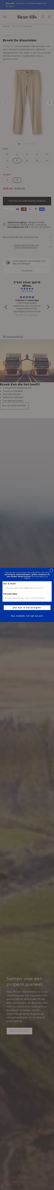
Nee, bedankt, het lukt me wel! (27, 616)
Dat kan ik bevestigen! (27, 608)
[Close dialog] (51, 570)
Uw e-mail (9, 584)
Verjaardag (10, 594)
